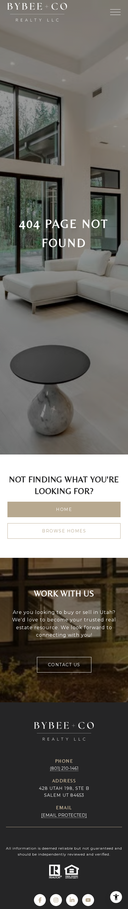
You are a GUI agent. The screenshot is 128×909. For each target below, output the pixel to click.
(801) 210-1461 (64, 768)
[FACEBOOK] (40, 900)
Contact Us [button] (64, 664)
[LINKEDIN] (72, 900)
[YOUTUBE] (88, 900)
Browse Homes (64, 531)
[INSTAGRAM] (56, 900)
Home (64, 509)
